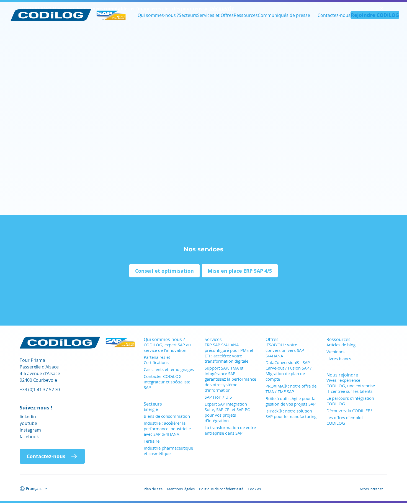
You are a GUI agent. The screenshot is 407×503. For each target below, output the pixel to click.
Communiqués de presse (284, 15)
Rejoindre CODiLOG (375, 15)
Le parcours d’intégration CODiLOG (350, 400)
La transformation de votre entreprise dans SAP (230, 430)
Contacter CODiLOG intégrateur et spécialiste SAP (167, 381)
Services (213, 339)
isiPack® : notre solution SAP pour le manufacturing (291, 413)
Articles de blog (341, 344)
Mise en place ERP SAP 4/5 (240, 270)
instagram (30, 430)
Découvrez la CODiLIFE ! (349, 410)
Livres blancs (338, 358)
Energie (151, 409)
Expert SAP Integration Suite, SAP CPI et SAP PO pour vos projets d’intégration (228, 412)
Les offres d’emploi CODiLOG (344, 420)
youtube (28, 423)
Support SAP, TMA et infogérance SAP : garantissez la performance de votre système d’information (230, 379)
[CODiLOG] (69, 15)
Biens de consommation (167, 416)
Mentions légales (181, 488)
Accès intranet (371, 488)
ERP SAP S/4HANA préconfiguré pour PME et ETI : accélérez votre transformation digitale (229, 353)
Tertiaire (151, 441)
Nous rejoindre (342, 375)
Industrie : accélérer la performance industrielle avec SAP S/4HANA (167, 428)
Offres (272, 339)
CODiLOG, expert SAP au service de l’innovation (167, 347)
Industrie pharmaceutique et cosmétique (168, 450)
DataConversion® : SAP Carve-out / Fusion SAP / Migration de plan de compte (289, 371)
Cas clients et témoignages (169, 369)
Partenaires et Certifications (157, 359)
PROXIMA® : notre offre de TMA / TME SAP (291, 388)
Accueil (27, 41)
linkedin (28, 416)
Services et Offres (215, 15)
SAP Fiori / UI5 (218, 397)
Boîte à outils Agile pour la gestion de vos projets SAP (291, 401)
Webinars (335, 351)
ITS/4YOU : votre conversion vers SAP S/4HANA (285, 350)
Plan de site (153, 488)
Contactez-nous (334, 15)
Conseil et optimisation (164, 270)
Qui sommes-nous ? (158, 15)
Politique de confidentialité (221, 488)
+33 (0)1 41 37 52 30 (40, 389)
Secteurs (188, 15)
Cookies (254, 488)
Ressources (246, 15)
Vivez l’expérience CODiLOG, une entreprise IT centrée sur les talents (350, 385)
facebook (29, 436)
